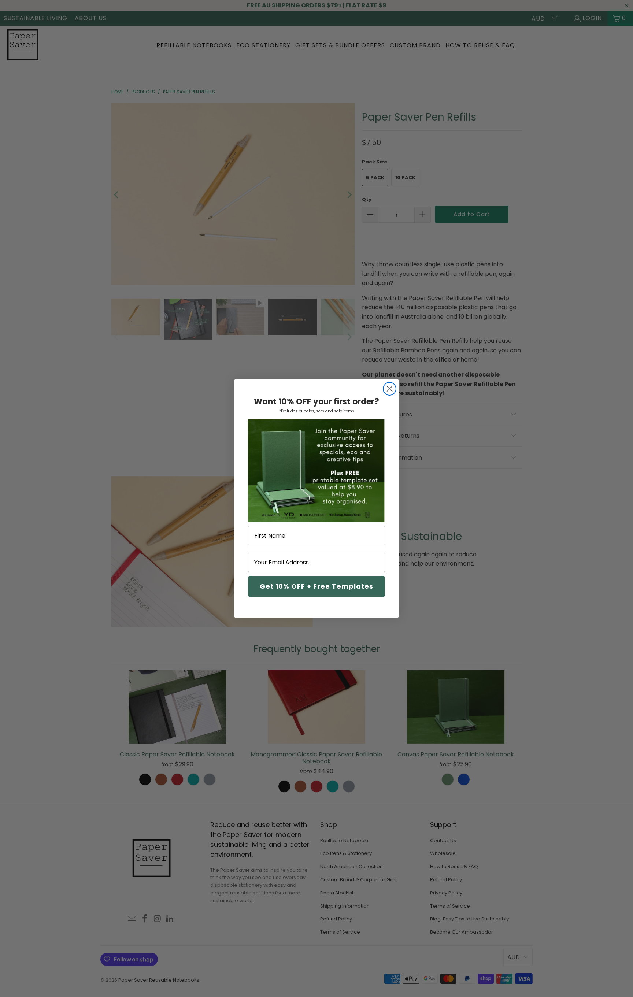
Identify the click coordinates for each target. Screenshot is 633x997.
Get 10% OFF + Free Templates (316, 586)
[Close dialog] (389, 388)
